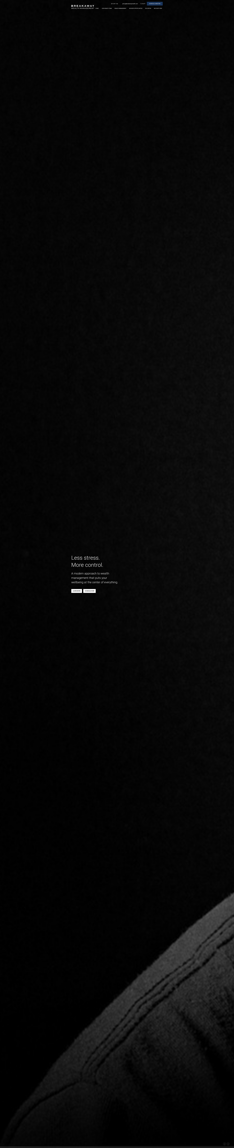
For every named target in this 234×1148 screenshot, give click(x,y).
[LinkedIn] (143, 3)
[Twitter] (141, 3)
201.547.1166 (114, 3)
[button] (97, 8)
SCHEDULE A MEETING (154, 3)
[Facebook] (144, 3)
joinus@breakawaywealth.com (130, 3)
